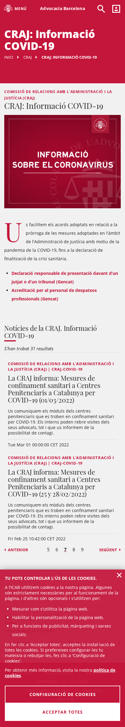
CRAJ (27, 57)
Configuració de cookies (62, 694)
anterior (18, 549)
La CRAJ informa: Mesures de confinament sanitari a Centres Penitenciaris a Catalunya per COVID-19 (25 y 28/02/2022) (54, 482)
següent (108, 549)
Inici (8, 57)
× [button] (119, 574)
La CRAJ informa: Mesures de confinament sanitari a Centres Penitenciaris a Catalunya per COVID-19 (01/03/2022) (54, 388)
